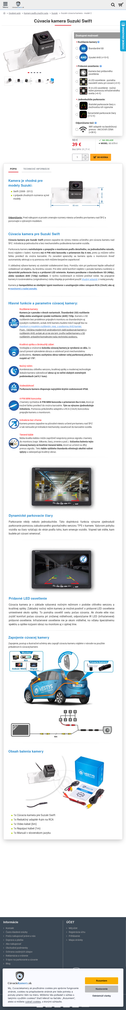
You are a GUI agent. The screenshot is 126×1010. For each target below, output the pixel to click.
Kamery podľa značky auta (36, 13)
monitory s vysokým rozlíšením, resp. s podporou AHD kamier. (51, 326)
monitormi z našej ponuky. (23, 288)
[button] (6, 53)
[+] (85, 155)
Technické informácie (36, 168)
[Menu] (5, 5)
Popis (13, 168)
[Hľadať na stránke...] (112, 5)
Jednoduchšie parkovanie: (91, 99)
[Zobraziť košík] (120, 5)
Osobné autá (15, 13)
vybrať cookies (33, 1001)
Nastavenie (102, 989)
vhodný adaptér (90, 279)
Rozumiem (101, 980)
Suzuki (55, 13)
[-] (85, 159)
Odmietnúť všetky (101, 995)
